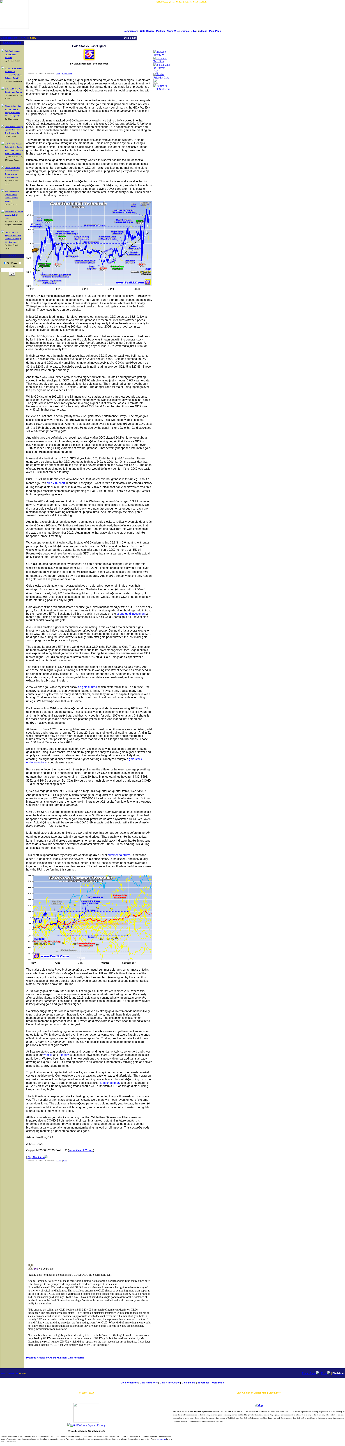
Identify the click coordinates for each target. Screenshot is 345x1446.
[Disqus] (89, 1212)
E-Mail (58, 1161)
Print (58, 74)
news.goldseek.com (9, 1373)
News (24, 37)
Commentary (131, 31)
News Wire (173, 31)
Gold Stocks (188, 1382)
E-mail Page (309, 1373)
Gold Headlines (129, 1382)
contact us (161, 1439)
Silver (194, 31)
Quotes (185, 31)
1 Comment (67, 74)
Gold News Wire (149, 1382)
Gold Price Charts (170, 1382)
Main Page (215, 31)
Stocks (203, 31)
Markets (160, 31)
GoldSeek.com (9, 37)
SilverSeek (203, 1382)
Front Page (217, 1382)
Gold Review (147, 31)
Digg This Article (36, 1157)
